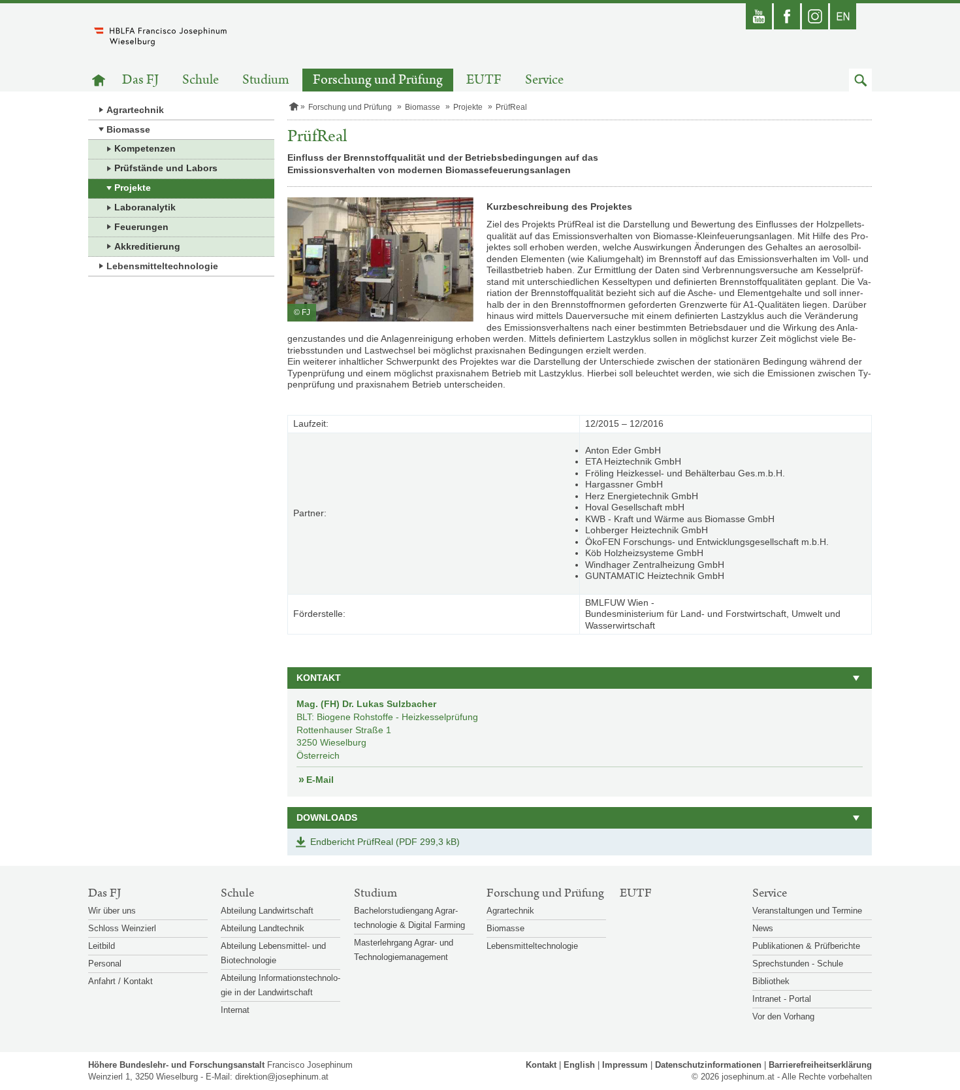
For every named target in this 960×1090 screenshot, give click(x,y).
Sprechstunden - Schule (797, 963)
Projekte (132, 187)
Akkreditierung (147, 246)
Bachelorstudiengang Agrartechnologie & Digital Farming (409, 918)
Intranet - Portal (781, 999)
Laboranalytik (145, 207)
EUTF (484, 80)
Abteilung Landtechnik (262, 928)
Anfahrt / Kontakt (120, 981)
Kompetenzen (145, 148)
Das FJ (140, 80)
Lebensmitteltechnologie (162, 266)
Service (544, 80)
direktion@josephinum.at (281, 1077)
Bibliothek (771, 981)
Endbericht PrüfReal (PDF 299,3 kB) (385, 841)
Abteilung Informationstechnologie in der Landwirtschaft (280, 985)
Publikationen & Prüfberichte (806, 946)
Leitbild (101, 946)
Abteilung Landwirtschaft (267, 911)
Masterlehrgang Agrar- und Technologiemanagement (403, 950)
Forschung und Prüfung (378, 80)
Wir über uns (112, 911)
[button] (860, 80)
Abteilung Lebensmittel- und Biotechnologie (273, 953)
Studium (265, 80)
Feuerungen (141, 227)
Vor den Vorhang (783, 1016)
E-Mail (320, 779)
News (762, 928)
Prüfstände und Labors (165, 168)
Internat (235, 1010)
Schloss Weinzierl (122, 928)
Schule (200, 80)
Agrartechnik (135, 110)
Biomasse (128, 129)
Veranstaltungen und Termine (807, 911)
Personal (104, 963)
